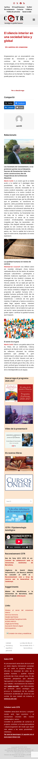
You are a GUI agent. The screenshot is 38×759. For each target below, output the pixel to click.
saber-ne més (13, 686)
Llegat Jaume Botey (12, 624)
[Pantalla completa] (30, 547)
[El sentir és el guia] (19, 328)
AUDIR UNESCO (10, 621)
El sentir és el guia (11, 342)
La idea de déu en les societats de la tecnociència (25, 645)
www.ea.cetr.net (10, 699)
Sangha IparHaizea (11, 617)
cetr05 (19, 126)
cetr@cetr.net (19, 753)
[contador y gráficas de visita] (19, 633)
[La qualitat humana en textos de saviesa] (19, 249)
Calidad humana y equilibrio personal (8, 646)
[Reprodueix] (8, 547)
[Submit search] (31, 501)
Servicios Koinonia (11, 615)
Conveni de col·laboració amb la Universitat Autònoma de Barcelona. (19, 562)
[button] (34, 19)
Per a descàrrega (17, 90)
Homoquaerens (10, 628)
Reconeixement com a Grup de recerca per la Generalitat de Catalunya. (19, 579)
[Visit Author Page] (19, 119)
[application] (19, 541)
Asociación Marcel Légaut (14, 626)
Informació (21, 596)
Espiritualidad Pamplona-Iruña (15, 619)
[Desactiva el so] (27, 547)
